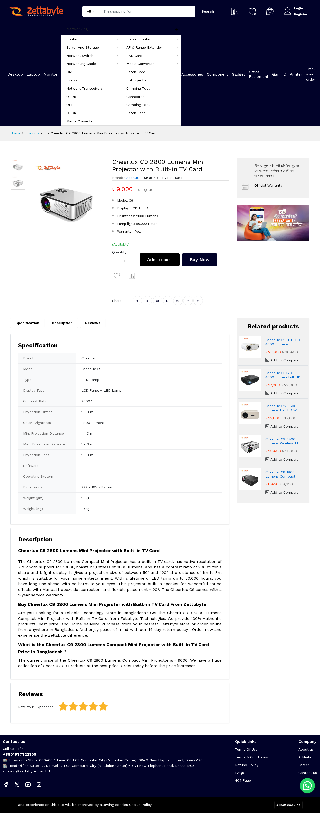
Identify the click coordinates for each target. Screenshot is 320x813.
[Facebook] (6, 784)
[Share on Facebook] (137, 301)
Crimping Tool (138, 88)
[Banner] (273, 223)
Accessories (192, 74)
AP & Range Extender (144, 47)
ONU (70, 72)
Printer (296, 74)
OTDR (71, 97)
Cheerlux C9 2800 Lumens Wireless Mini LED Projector (284, 441)
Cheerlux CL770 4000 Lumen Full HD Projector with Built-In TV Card (283, 375)
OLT (69, 105)
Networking (77, 29)
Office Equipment (258, 74)
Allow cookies (288, 805)
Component (217, 74)
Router (72, 39)
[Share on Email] (188, 301)
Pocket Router (138, 39)
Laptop (33, 74)
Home (15, 133)
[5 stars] (103, 706)
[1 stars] (63, 706)
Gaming (279, 74)
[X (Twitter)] (17, 784)
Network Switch (80, 56)
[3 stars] (83, 706)
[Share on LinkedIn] (168, 301)
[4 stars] (93, 706)
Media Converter (140, 64)
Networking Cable (81, 64)
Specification (28, 323)
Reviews (92, 323)
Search (208, 11)
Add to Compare (284, 360)
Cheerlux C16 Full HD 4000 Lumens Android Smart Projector (283, 342)
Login (298, 8)
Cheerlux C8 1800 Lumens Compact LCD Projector (281, 474)
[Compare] (132, 276)
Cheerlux (131, 178)
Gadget (238, 74)
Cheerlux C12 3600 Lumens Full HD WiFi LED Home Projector (283, 408)
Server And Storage (82, 47)
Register (301, 14)
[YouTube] (28, 784)
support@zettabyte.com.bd (26, 771)
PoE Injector (136, 80)
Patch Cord (136, 72)
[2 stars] (73, 706)
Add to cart (159, 259)
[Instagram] (39, 784)
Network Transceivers (84, 88)
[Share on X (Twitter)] (147, 301)
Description (62, 323)
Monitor (51, 74)
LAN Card (134, 56)
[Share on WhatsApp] (178, 301)
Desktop (15, 74)
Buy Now (200, 259)
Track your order (311, 74)
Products (32, 133)
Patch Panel (136, 113)
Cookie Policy (140, 805)
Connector (135, 97)
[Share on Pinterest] (157, 301)
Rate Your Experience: (36, 707)
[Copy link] (198, 300)
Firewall (73, 80)
